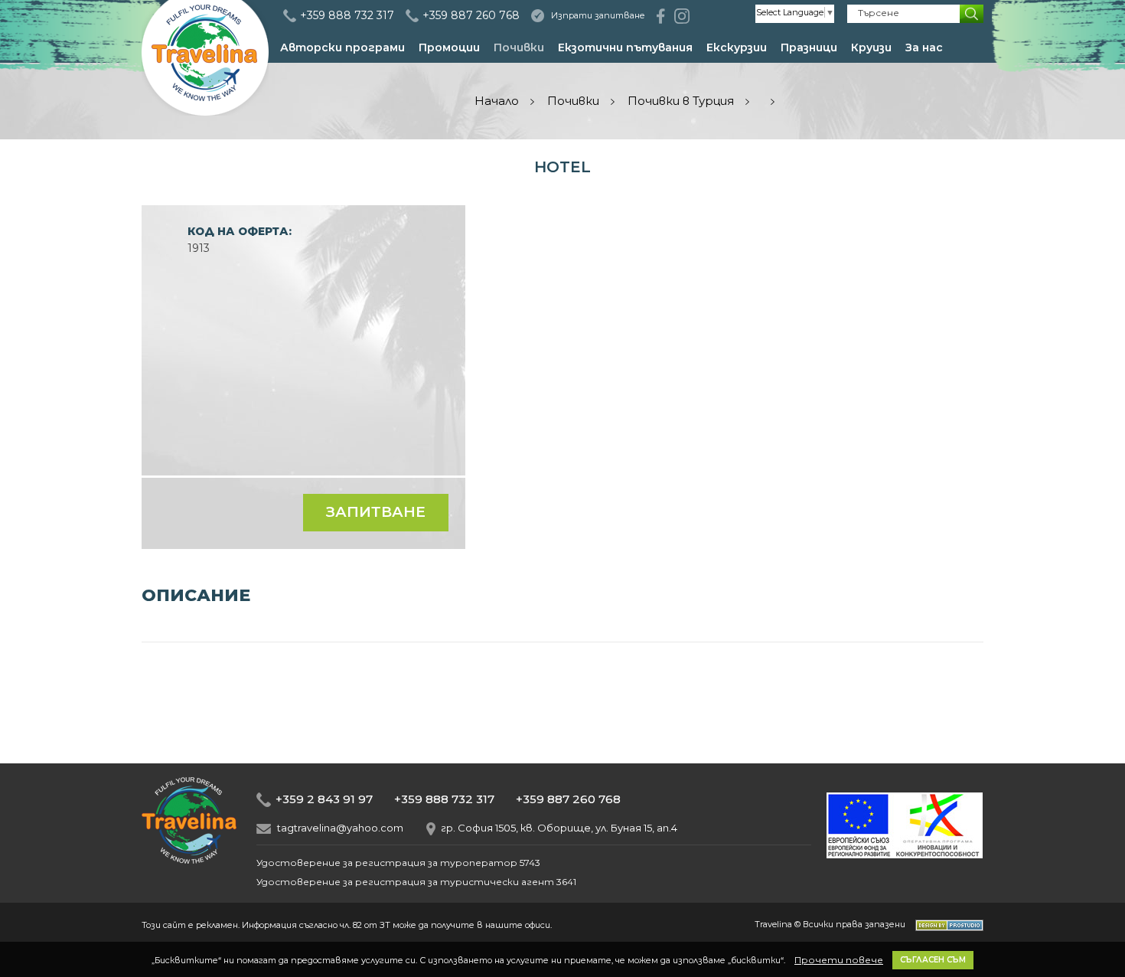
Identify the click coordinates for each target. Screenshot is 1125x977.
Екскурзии (736, 47)
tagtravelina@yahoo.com (340, 828)
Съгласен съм (933, 960)
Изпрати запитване (598, 15)
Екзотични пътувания (625, 47)
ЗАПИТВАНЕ (376, 512)
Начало (496, 100)
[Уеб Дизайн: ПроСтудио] (945, 924)
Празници (809, 47)
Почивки (519, 47)
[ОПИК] (905, 854)
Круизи (871, 47)
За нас (924, 47)
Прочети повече (838, 960)
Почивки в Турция (681, 100)
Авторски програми (342, 47)
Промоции (449, 47)
